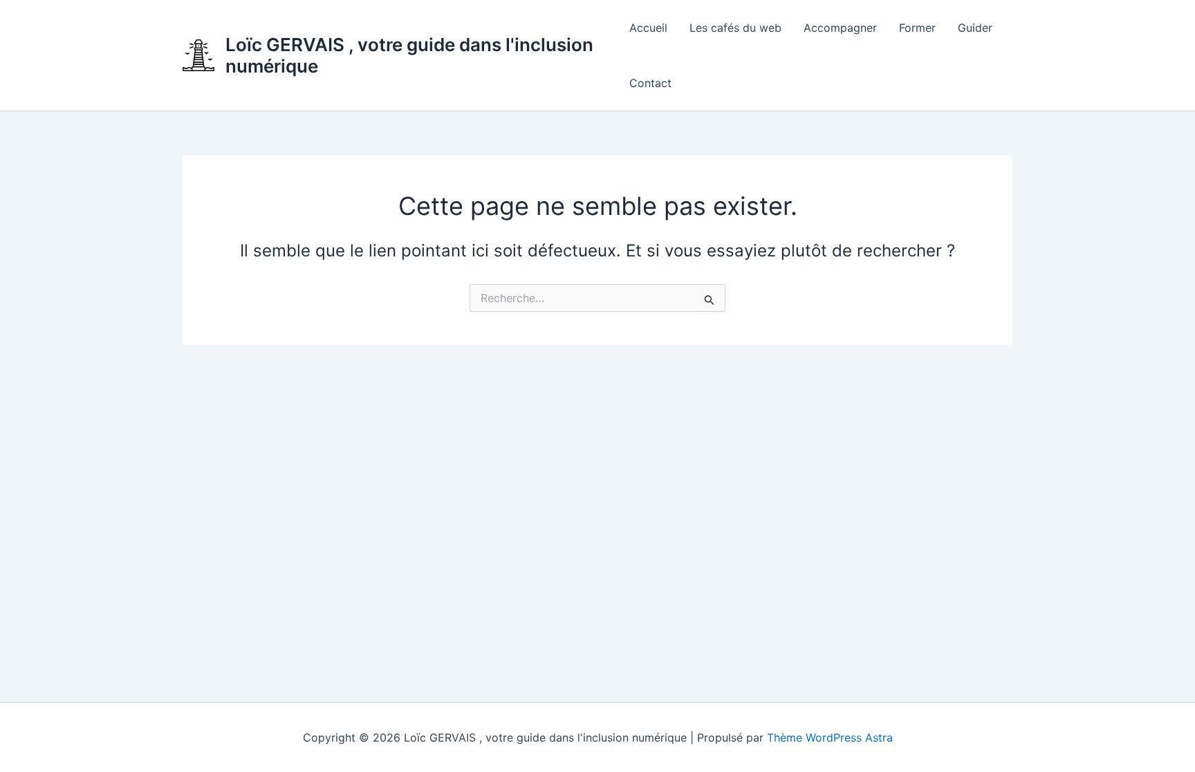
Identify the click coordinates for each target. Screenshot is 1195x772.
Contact (650, 83)
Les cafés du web (735, 28)
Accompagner (840, 28)
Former (917, 28)
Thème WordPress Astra (830, 737)
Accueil (648, 28)
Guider (975, 28)
